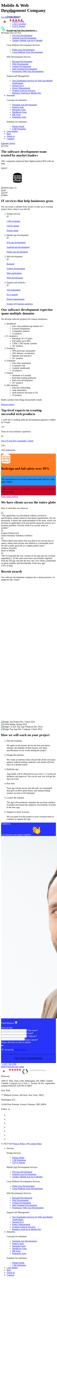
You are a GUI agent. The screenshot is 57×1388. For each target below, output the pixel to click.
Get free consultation (10, 17)
